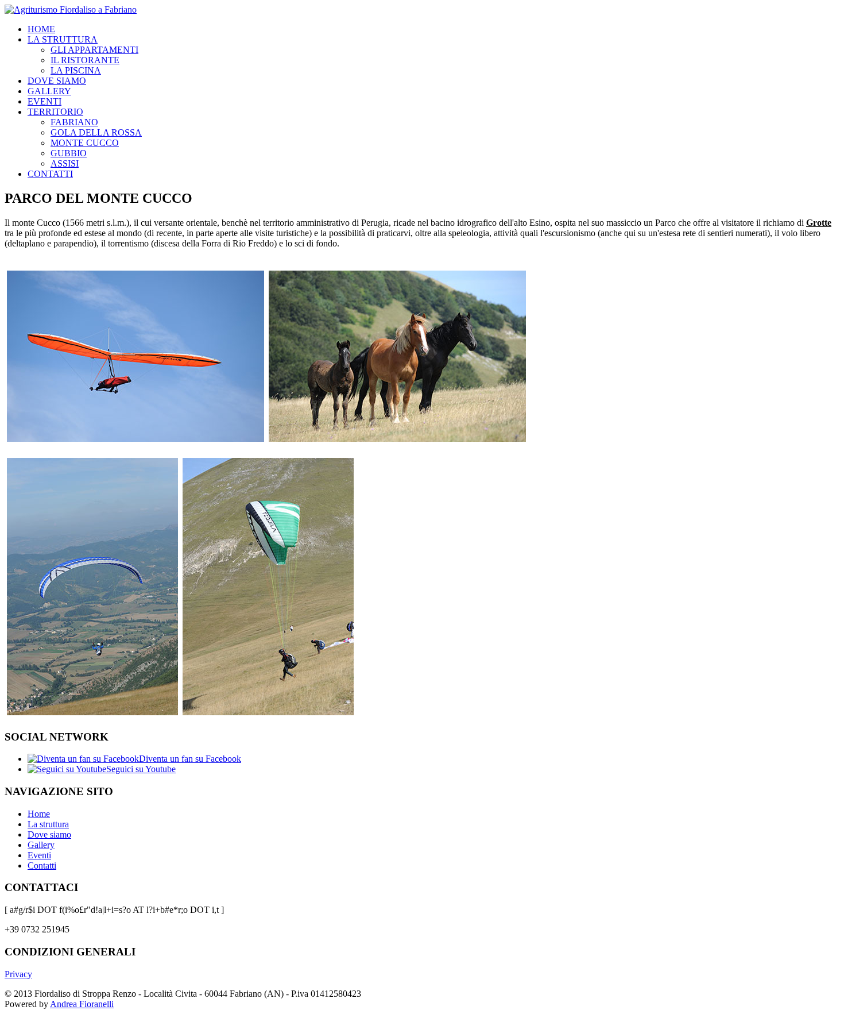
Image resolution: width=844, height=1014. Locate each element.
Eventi (39, 855)
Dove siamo (49, 834)
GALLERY (49, 91)
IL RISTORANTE (85, 60)
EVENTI (44, 101)
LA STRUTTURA (63, 39)
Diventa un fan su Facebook (190, 759)
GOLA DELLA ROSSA (96, 132)
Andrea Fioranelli (82, 1004)
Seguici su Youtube (141, 769)
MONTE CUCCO (85, 143)
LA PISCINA (76, 70)
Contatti (42, 865)
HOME (41, 29)
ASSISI (65, 163)
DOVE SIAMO (57, 81)
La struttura (48, 824)
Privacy (18, 974)
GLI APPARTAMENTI (94, 50)
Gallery (41, 845)
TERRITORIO (55, 112)
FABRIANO (74, 122)
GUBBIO (69, 153)
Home (39, 814)
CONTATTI (50, 174)
